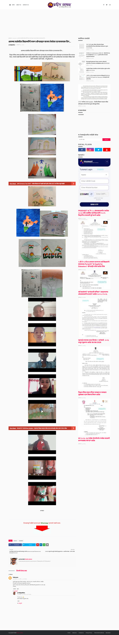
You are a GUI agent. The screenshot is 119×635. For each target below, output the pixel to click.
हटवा (18, 588)
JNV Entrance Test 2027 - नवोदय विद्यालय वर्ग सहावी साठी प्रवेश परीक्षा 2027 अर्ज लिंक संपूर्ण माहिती (40, 183)
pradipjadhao (12, 44)
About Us (18, 4)
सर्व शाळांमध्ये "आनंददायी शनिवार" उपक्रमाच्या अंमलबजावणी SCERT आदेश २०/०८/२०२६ (93, 293)
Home (13, 4)
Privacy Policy (89, 632)
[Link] (94, 92)
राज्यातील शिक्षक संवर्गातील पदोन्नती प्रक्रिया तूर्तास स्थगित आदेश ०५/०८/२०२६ (98, 69)
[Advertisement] (59, 23)
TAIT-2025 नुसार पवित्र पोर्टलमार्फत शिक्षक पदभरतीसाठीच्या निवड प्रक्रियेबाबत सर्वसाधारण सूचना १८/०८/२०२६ (97, 46)
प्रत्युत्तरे (16, 591)
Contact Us (26, 4)
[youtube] (106, 149)
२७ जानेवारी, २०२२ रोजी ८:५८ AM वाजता (20, 579)
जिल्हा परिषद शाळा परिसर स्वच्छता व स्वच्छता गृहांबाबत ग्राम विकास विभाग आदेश (92, 393)
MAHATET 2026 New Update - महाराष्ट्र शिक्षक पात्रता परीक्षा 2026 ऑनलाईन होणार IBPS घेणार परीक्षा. (42, 428)
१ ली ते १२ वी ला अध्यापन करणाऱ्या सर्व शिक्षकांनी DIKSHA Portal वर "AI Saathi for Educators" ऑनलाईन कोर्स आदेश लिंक (98, 77)
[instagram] (109, 4)
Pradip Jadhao (19, 632)
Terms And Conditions (99, 632)
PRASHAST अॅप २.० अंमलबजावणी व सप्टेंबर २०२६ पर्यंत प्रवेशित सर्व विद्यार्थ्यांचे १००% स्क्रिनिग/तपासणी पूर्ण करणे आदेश (93, 212)
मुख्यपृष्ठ (10, 38)
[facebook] (104, 4)
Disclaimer (108, 632)
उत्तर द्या (14, 588)
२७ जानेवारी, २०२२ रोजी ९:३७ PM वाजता (24, 594)
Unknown (15, 577)
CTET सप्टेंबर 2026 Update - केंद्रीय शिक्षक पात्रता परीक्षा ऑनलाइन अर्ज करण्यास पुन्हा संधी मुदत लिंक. (93, 103)
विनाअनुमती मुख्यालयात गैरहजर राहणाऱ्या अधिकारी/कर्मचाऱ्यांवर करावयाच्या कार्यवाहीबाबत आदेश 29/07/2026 (97, 62)
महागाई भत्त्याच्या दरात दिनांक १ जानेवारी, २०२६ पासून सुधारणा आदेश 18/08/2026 (93, 341)
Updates (14, 38)
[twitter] (107, 4)
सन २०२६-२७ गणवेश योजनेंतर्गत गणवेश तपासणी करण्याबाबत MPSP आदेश (94, 439)
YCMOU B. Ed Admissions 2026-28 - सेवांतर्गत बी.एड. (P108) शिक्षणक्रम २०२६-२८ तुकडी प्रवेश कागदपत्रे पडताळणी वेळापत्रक (98, 54)
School (15, 540)
